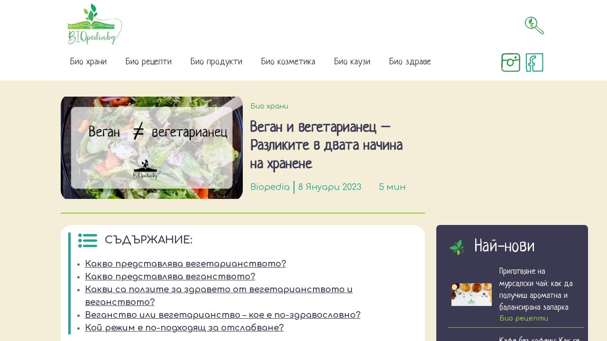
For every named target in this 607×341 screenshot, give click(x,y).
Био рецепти (149, 62)
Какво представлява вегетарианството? (185, 264)
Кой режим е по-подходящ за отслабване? (184, 327)
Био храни (88, 62)
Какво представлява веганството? (170, 276)
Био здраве (410, 62)
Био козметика (288, 62)
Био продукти (216, 62)
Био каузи (352, 62)
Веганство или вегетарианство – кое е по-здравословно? (222, 315)
